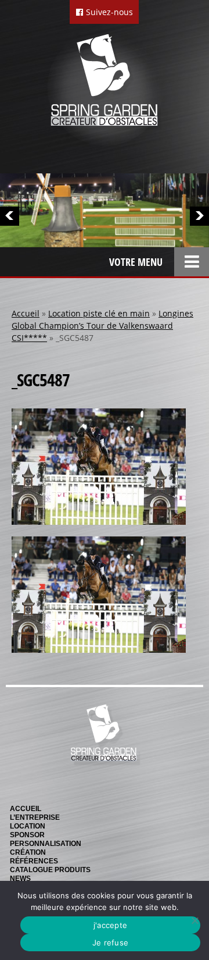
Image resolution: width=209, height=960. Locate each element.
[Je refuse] (194, 920)
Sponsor (27, 835)
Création (28, 852)
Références (34, 861)
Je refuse (110, 942)
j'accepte (110, 925)
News (20, 878)
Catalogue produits (50, 870)
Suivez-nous (108, 11)
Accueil (25, 313)
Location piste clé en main (99, 313)
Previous (9, 216)
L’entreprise (35, 817)
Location (27, 826)
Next (199, 216)
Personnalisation (45, 844)
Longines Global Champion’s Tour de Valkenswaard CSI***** (102, 325)
